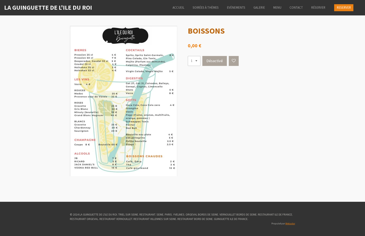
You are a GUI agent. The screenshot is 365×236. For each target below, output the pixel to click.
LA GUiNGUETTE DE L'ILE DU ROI (48, 7)
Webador (290, 223)
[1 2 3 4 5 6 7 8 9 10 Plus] (194, 61)
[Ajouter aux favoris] (234, 61)
